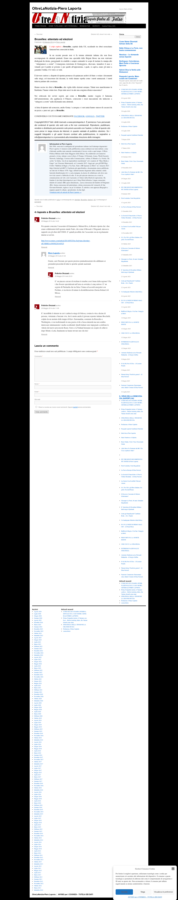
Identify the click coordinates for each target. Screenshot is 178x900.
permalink (38, 202)
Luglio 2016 (37, 794)
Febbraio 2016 (38, 805)
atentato (77, 200)
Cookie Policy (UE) (108, 26)
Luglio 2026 (37, 614)
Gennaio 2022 (38, 672)
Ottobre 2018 (38, 738)
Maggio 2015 (38, 822)
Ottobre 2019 (38, 718)
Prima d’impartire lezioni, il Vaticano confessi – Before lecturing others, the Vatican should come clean (132, 104)
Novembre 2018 (38, 735)
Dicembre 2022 (38, 651)
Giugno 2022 (38, 661)
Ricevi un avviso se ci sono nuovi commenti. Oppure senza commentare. (64, 407)
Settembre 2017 (38, 764)
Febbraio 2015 (38, 829)
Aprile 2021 (37, 685)
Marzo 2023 (37, 644)
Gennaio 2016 (38, 807)
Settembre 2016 (38, 790)
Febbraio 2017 (38, 779)
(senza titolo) (125, 603)
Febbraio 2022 (38, 670)
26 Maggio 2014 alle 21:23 (57, 256)
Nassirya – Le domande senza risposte (129, 55)
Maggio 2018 (38, 749)
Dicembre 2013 (38, 857)
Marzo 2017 (37, 777)
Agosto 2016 (38, 792)
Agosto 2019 (38, 720)
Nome (37, 384)
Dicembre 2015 (38, 809)
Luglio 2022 (37, 659)
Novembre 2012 (38, 883)
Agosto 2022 (38, 657)
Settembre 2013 (38, 864)
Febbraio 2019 (38, 729)
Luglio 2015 (37, 818)
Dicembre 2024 (38, 622)
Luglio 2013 (37, 868)
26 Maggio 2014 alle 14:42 (50, 221)
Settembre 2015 (38, 814)
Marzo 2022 (37, 668)
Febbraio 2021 (38, 690)
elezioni (90, 200)
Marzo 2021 (37, 688)
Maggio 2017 (38, 772)
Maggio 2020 (38, 709)
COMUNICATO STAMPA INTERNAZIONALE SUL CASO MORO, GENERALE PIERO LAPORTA (131, 91)
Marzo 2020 (37, 714)
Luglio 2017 (37, 768)
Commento (39, 356)
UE (95, 200)
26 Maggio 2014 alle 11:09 (50, 308)
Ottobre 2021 (38, 679)
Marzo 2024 (37, 625)
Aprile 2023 (37, 642)
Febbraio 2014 (38, 855)
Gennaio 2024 (38, 627)
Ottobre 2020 (38, 698)
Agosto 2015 (38, 816)
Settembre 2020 (38, 701)
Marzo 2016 (37, 803)
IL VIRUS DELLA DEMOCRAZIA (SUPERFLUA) (130, 397)
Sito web (37, 399)
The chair (39, 34)
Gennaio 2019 (38, 731)
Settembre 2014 (38, 840)
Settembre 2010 (38, 890)
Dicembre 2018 (38, 733)
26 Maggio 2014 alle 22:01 (64, 276)
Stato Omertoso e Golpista (128, 152)
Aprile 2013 (37, 873)
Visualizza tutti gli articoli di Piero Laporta (65, 192)
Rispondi (44, 247)
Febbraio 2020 (38, 716)
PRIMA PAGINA (40, 26)
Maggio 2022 (38, 664)
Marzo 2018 (37, 753)
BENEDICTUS (85, 26)
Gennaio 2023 (38, 648)
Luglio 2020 (37, 705)
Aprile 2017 (37, 775)
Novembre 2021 (38, 677)
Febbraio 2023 (38, 646)
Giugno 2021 (38, 681)
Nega (143, 892)
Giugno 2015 (38, 820)
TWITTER (100, 116)
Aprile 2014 (37, 851)
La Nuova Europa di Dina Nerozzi (131, 207)
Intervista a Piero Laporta (128, 144)
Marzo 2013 (37, 875)
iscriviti (75, 407)
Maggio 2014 (38, 849)
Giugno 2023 (38, 640)
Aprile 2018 (37, 751)
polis (58, 200)
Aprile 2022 (37, 666)
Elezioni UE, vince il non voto (101, 34)
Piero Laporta (60, 42)
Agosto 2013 (38, 866)
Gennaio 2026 (38, 618)
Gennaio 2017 (38, 781)
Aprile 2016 (37, 801)
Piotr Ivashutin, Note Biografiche (130, 198)
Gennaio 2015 (38, 831)
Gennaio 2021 (38, 692)
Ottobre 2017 (38, 762)
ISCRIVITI (96, 26)
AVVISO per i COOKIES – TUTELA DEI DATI (145, 897)
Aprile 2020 (37, 712)
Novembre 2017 (38, 759)
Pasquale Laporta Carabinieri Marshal (132, 135)
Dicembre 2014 (38, 833)
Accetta (124, 892)
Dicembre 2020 (38, 694)
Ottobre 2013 (38, 862)
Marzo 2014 (37, 853)
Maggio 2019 (38, 727)
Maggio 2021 (38, 683)
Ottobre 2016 (38, 788)
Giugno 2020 (38, 707)
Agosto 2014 (38, 842)
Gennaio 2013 (38, 879)
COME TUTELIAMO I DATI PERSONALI (63, 26)
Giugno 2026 (38, 616)
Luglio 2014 (37, 844)
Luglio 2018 (37, 744)
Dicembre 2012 (38, 881)
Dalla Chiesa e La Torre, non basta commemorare (131, 49)
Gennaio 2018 (38, 755)
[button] (173, 868)
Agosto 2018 (38, 742)
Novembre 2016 (38, 786)
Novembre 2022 (38, 653)
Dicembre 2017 (38, 757)
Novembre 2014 (38, 836)
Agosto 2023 (38, 638)
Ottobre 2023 (38, 633)
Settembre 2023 (38, 635)
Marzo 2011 (37, 888)
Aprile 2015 (37, 825)
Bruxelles (84, 200)
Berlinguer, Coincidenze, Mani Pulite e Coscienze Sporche (129, 63)
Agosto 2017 (38, 766)
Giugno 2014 (38, 846)
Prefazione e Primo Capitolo (129, 126)
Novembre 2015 (38, 812)
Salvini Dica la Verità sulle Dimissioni (129, 71)
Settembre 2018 (38, 740)
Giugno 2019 (38, 725)
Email (37, 392)
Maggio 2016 (38, 799)
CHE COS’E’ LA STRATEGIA (130, 333)
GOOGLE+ (90, 116)
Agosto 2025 (38, 620)
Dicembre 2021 (38, 675)
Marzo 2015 (37, 827)
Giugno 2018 (38, 746)
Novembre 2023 (38, 631)
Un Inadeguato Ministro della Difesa (131, 292)
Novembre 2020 (38, 696)
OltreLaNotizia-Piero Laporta (56, 8)
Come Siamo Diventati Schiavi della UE (128, 42)
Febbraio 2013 (38, 877)
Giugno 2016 (38, 796)
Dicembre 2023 (38, 629)
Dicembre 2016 (38, 783)
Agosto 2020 (38, 703)
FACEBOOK (79, 116)
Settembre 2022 (38, 655)
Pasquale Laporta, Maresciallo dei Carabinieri (129, 77)
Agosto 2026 (38, 611)
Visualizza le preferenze (163, 892)
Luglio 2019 (37, 722)
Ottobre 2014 (38, 838)
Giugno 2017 (38, 770)
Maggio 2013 (38, 870)
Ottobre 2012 (38, 886)
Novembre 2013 (38, 859)
